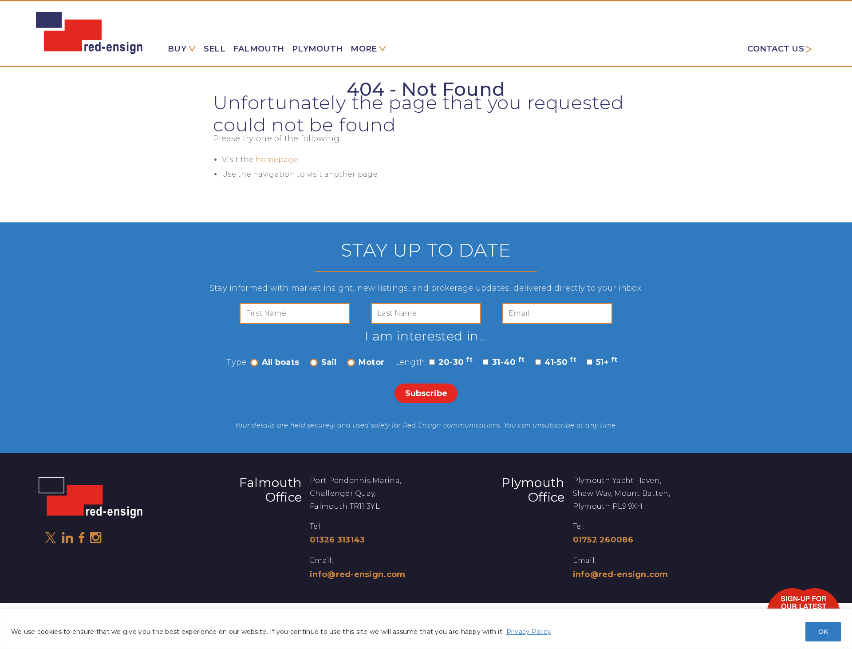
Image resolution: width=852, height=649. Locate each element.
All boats (280, 362)
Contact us (775, 49)
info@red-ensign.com (357, 574)
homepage (277, 159)
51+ (607, 362)
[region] (426, 629)
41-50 (560, 362)
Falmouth (258, 49)
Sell (214, 49)
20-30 (455, 362)
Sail (329, 362)
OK (823, 632)
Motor (371, 362)
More (364, 49)
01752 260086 (603, 540)
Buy (177, 49)
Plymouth (317, 49)
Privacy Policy (528, 632)
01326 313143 (337, 540)
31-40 (508, 362)
